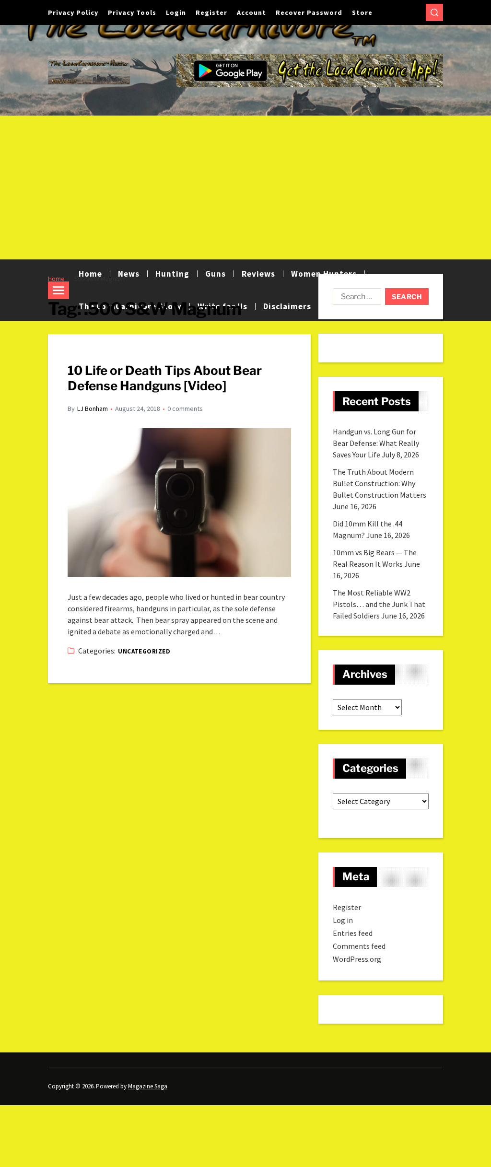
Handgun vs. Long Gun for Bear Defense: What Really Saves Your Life (376, 443)
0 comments (185, 408)
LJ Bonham (92, 408)
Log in (343, 920)
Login (176, 12)
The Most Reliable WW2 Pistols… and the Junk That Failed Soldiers (379, 604)
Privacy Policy (73, 12)
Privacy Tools (132, 12)
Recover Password (309, 12)
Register (211, 12)
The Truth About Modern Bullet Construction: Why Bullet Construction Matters (379, 483)
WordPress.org (357, 959)
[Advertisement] (245, 187)
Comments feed (359, 946)
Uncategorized (144, 651)
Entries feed (353, 933)
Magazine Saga (147, 1086)
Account (251, 12)
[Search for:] (355, 298)
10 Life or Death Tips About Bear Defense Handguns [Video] (165, 378)
